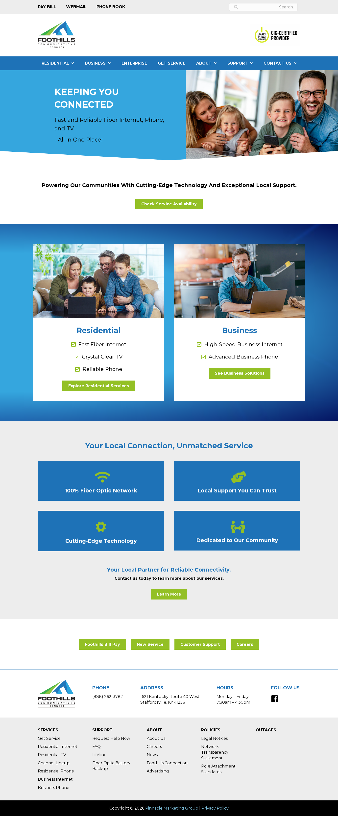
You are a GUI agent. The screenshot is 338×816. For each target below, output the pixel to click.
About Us (156, 738)
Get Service (49, 738)
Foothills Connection (167, 763)
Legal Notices (214, 738)
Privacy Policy (215, 808)
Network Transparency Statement (214, 752)
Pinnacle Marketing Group (171, 808)
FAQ (96, 746)
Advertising (158, 771)
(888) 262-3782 (107, 696)
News (152, 754)
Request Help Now (111, 738)
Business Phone (53, 787)
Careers (154, 746)
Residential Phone (56, 771)
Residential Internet (57, 746)
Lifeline (99, 754)
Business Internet (55, 779)
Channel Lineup (54, 763)
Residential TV (52, 754)
